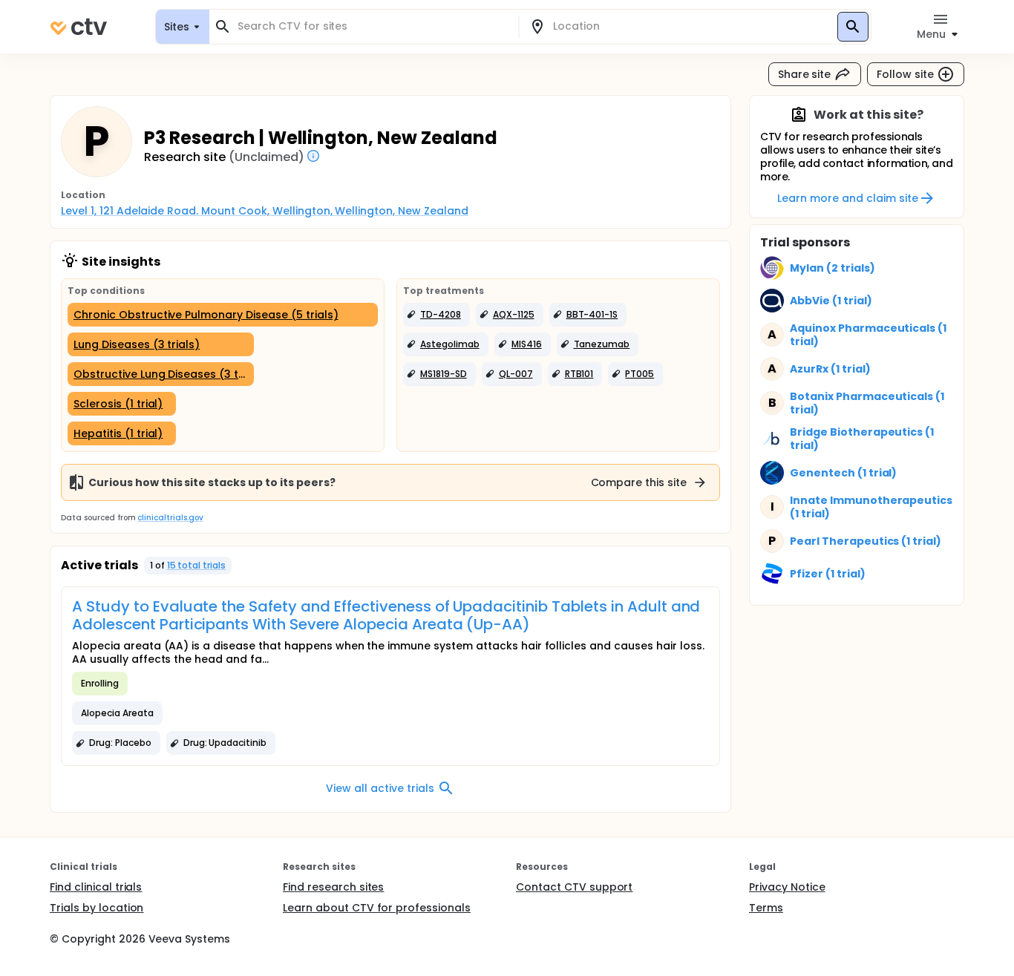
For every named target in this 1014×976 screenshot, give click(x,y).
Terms (766, 907)
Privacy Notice (787, 887)
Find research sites (333, 887)
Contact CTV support (574, 887)
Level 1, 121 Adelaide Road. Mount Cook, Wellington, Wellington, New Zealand (264, 210)
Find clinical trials (96, 887)
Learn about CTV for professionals (377, 907)
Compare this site (639, 482)
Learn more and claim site (847, 198)
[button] (436, 315)
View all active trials (380, 788)
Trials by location (96, 907)
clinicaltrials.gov (170, 517)
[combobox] (373, 26)
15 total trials (196, 565)
